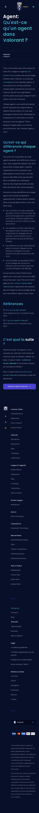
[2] (25, 121)
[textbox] (23, 722)
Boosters (14, 631)
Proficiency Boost (17, 554)
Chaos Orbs (15, 575)
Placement (15, 418)
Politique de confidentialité (21, 660)
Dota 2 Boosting (17, 516)
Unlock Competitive (18, 549)
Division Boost (16, 470)
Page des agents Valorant (17, 320)
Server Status (16, 427)
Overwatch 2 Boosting (19, 528)
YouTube (14, 676)
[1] (10, 75)
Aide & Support (17, 636)
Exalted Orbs (16, 584)
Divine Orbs (15, 579)
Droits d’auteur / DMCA (19, 664)
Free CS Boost (16, 423)
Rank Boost (15, 439)
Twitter (13, 699)
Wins (13, 448)
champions (7, 82)
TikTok (13, 681)
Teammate (15, 458)
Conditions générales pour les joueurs (22, 653)
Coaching (14, 453)
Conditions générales (19, 647)
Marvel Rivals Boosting (19, 540)
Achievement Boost (18, 558)
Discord (14, 695)
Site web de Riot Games (15, 310)
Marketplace (16, 570)
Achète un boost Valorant (18, 386)
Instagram (15, 685)
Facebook (15, 690)
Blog (12, 617)
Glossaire (14, 622)
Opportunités (16, 626)
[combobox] (23, 722)
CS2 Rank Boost (17, 414)
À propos (14, 612)
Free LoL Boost (16, 493)
